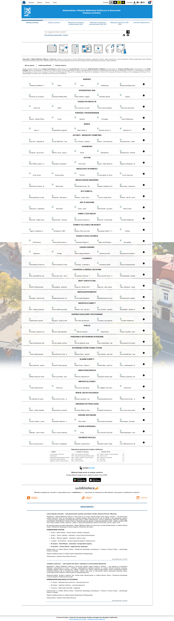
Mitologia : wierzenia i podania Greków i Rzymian (61, 460)
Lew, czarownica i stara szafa (57, 454)
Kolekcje (65, 35)
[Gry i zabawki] (121, 53)
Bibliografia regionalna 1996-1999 (120, 23)
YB (119, 2)
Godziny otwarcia (60, 65)
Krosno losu (103, 460)
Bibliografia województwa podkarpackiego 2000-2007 (98, 23)
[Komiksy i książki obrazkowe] (87, 53)
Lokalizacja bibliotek (44, 65)
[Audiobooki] (63, 53)
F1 (138, 2)
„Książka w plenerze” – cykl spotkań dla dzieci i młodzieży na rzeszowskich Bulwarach (76, 563)
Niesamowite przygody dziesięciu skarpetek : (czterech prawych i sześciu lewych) (69, 457)
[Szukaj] (128, 32)
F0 (135, 2)
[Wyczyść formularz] (123, 35)
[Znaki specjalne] (127, 35)
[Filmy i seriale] (98, 53)
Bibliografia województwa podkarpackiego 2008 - (76, 23)
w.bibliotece (77, 492)
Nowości (31, 2)
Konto (55, 2)
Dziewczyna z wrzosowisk (106, 457)
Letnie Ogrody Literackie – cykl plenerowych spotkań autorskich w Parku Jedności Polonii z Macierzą (82, 514)
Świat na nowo (103, 455)
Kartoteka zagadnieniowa (142, 22)
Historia (39, 2)
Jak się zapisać (29, 65)
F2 (143, 2)
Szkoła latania (53, 455)
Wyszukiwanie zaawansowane (53, 35)
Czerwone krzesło (79, 460)
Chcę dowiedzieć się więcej (77, 619)
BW (115, 2)
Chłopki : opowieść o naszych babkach (84, 457)
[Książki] (52, 53)
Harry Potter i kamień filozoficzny (57, 459)
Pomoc (47, 2)
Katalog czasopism (54, 22)
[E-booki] (75, 53)
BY (123, 2)
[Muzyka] (110, 53)
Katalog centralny (32, 22)
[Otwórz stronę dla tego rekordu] (37, 84)
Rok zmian (102, 459)
